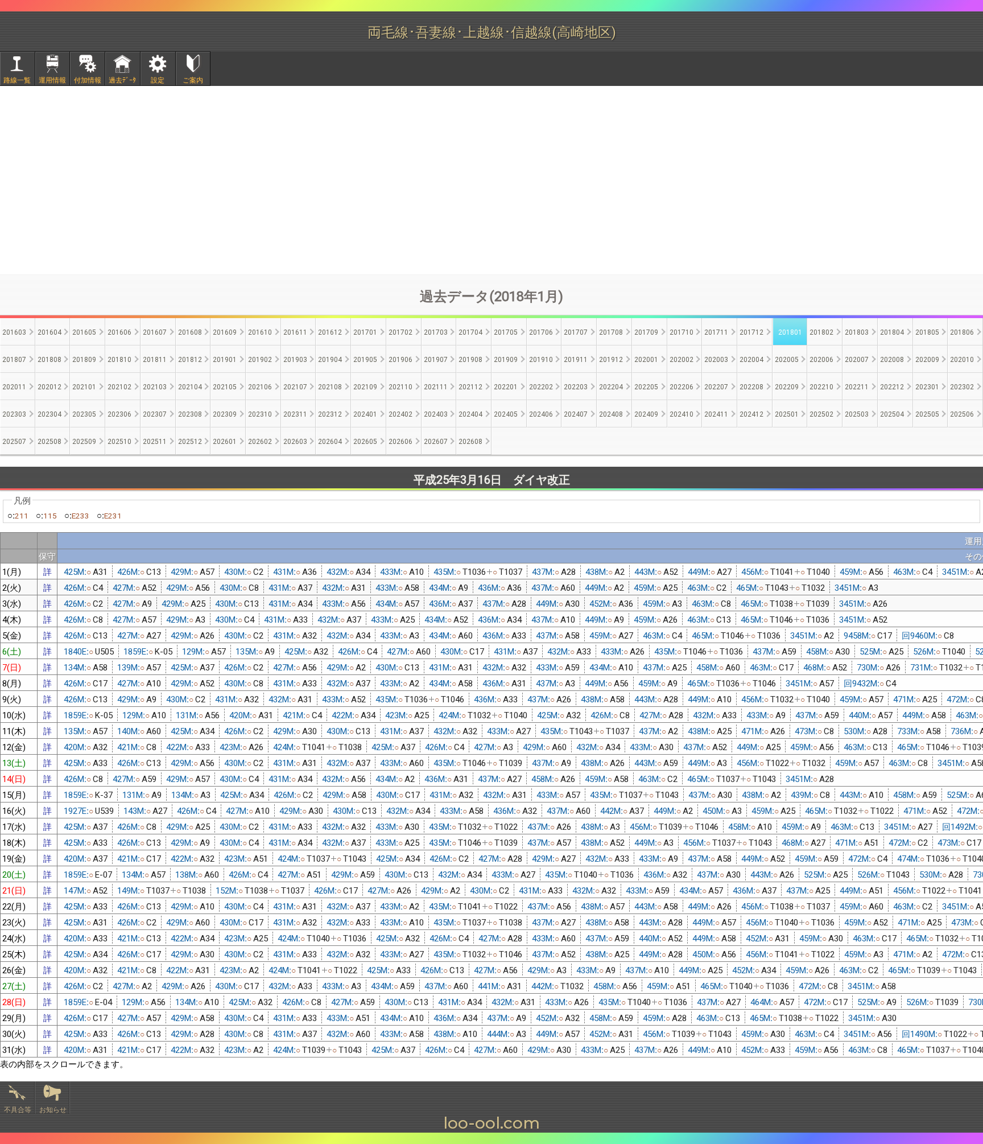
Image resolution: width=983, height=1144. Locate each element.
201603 (14, 331)
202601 (225, 441)
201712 (751, 331)
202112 (470, 386)
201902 (260, 359)
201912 (611, 359)
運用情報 (52, 79)
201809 (84, 359)
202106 (260, 386)
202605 (365, 441)
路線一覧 (17, 79)
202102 (119, 386)
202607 (436, 441)
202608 (470, 441)
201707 (576, 331)
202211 (857, 386)
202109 (365, 386)
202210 (821, 386)
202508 (49, 441)
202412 (751, 413)
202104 (190, 386)
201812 (190, 359)
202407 (576, 413)
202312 (330, 413)
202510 (119, 441)
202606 (400, 441)
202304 (49, 413)
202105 (225, 386)
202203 (576, 386)
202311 (295, 413)
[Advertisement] (491, 180)
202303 (14, 413)
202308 (190, 413)
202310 (260, 413)
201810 (119, 359)
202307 (155, 413)
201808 (49, 359)
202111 (436, 386)
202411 (716, 413)
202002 (681, 359)
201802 (821, 331)
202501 (787, 413)
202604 (330, 441)
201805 (927, 331)
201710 (681, 331)
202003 (716, 359)
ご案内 (193, 79)
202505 (927, 413)
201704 (470, 331)
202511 (155, 441)
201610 (260, 331)
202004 (751, 359)
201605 (84, 331)
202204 (611, 386)
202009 (927, 359)
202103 (155, 386)
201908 (470, 359)
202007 (857, 359)
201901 (225, 359)
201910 (541, 359)
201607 (155, 331)
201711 (716, 331)
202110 (400, 386)
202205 (646, 386)
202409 (646, 413)
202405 (506, 413)
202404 (470, 413)
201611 (295, 331)
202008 (892, 359)
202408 (611, 413)
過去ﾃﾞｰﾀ (122, 79)
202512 (190, 441)
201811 (155, 359)
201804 (892, 331)
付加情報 (87, 79)
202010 (962, 359)
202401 (365, 413)
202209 (787, 386)
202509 (84, 441)
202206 (681, 386)
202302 (962, 386)
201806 (962, 331)
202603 (295, 441)
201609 (225, 331)
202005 (787, 359)
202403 (436, 413)
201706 (541, 331)
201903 (295, 359)
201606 (119, 331)
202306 (119, 413)
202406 (541, 413)
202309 (225, 413)
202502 (821, 413)
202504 (892, 413)
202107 (295, 386)
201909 (506, 359)
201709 (646, 331)
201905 (365, 359)
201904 (330, 359)
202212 (892, 386)
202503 (857, 413)
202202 (541, 386)
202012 (49, 386)
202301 (927, 386)
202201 (506, 386)
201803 (857, 331)
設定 (157, 79)
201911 (576, 359)
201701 (365, 331)
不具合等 (17, 1109)
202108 (330, 386)
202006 (821, 359)
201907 (436, 359)
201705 (506, 331)
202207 (716, 386)
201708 (611, 331)
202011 (14, 386)
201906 (400, 359)
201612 (330, 331)
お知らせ (53, 1109)
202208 (751, 386)
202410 (681, 413)
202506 (962, 413)
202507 (14, 441)
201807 (14, 359)
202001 (646, 359)
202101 (84, 386)
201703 (436, 331)
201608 (190, 331)
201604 (49, 331)
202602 (260, 441)
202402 (400, 413)
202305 (84, 413)
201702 (400, 331)
